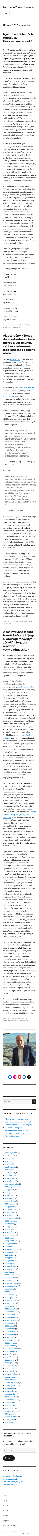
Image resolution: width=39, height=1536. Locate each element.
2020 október (10, 1346)
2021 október (10, 1315)
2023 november (11, 1244)
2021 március (10, 1332)
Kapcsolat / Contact (11, 1526)
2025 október (10, 1181)
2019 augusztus (11, 1385)
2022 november (11, 1278)
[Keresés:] (17, 1102)
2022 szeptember (12, 1283)
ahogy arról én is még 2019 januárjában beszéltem (19, 814)
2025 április (9, 1198)
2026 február (10, 1170)
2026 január (10, 1173)
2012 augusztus (11, 1417)
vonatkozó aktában (10, 396)
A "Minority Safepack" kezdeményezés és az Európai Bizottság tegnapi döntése (16, 1130)
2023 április (9, 1263)
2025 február (10, 1204)
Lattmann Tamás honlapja (18, 7)
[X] (29, 1077)
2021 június (9, 1323)
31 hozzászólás (16, 327)
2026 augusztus (11, 1153)
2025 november (11, 1178)
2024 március (10, 1232)
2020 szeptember (12, 1349)
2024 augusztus (11, 1221)
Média (5, 1511)
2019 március (10, 1394)
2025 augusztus (11, 1187)
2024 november (11, 1212)
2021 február (10, 1334)
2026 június (9, 1158)
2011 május (9, 1422)
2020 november (11, 1343)
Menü (6, 13)
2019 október (10, 1380)
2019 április (9, 1391)
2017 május (9, 1405)
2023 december (11, 1241)
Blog (5, 1501)
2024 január (9, 1238)
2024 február (10, 1235)
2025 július (9, 1190)
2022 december (11, 1275)
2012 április (9, 1420)
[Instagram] (14, 1077)
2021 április (9, 1329)
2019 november (11, 1377)
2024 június (9, 1227)
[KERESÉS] (34, 1101)
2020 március (10, 1366)
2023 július (9, 1255)
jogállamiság (23, 621)
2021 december (11, 1309)
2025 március (10, 1201)
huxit (22, 325)
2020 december (11, 1340)
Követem (8, 1458)
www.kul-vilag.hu (10, 1485)
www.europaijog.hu (10, 1479)
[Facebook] (10, 1077)
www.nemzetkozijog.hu (12, 1476)
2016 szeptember (12, 1411)
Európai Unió (15, 325)
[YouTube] (19, 1077)
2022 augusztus (11, 1286)
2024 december (11, 1210)
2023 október (10, 1246)
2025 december (11, 1175)
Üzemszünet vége (12, 1136)
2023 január (9, 1272)
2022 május (9, 1295)
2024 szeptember (12, 1218)
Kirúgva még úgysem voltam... (17, 1119)
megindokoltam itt (26, 388)
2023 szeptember (12, 1249)
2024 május (9, 1229)
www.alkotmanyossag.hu (13, 1482)
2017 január (9, 1408)
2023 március (10, 1266)
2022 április (9, 1298)
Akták (5, 1516)
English (6, 1521)
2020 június (9, 1357)
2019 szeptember (12, 1383)
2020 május (9, 1360)
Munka (6, 1506)
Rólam (5, 1496)
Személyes (6, 327)
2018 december (11, 1397)
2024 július (9, 1224)
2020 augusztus (11, 1351)
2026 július (9, 1156)
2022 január (9, 1306)
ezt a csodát (15, 359)
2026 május (9, 1161)
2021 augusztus (11, 1320)
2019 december (11, 1374)
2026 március (10, 1167)
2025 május (9, 1195)
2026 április (9, 1164)
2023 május (9, 1261)
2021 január (9, 1337)
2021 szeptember (11, 1317)
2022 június (9, 1292)
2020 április (9, 1363)
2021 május (9, 1326)
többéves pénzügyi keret (20, 1020)
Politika (26, 325)
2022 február (10, 1303)
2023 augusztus (11, 1252)
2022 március (10, 1300)
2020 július (9, 1354)
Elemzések (14, 621)
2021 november (11, 1312)
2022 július (9, 1289)
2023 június (9, 1258)
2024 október (10, 1215)
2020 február (10, 1368)
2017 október (10, 1403)
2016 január (9, 1414)
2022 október (10, 1280)
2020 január (9, 1371)
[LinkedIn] (24, 1077)
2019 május (9, 1388)
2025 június (9, 1193)
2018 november (11, 1400)
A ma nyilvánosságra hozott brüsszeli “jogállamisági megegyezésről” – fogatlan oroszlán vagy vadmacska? (18, 640)
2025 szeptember (12, 1184)
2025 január (9, 1207)
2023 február (10, 1269)
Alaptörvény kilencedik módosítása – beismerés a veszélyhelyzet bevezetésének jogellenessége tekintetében (19, 344)
